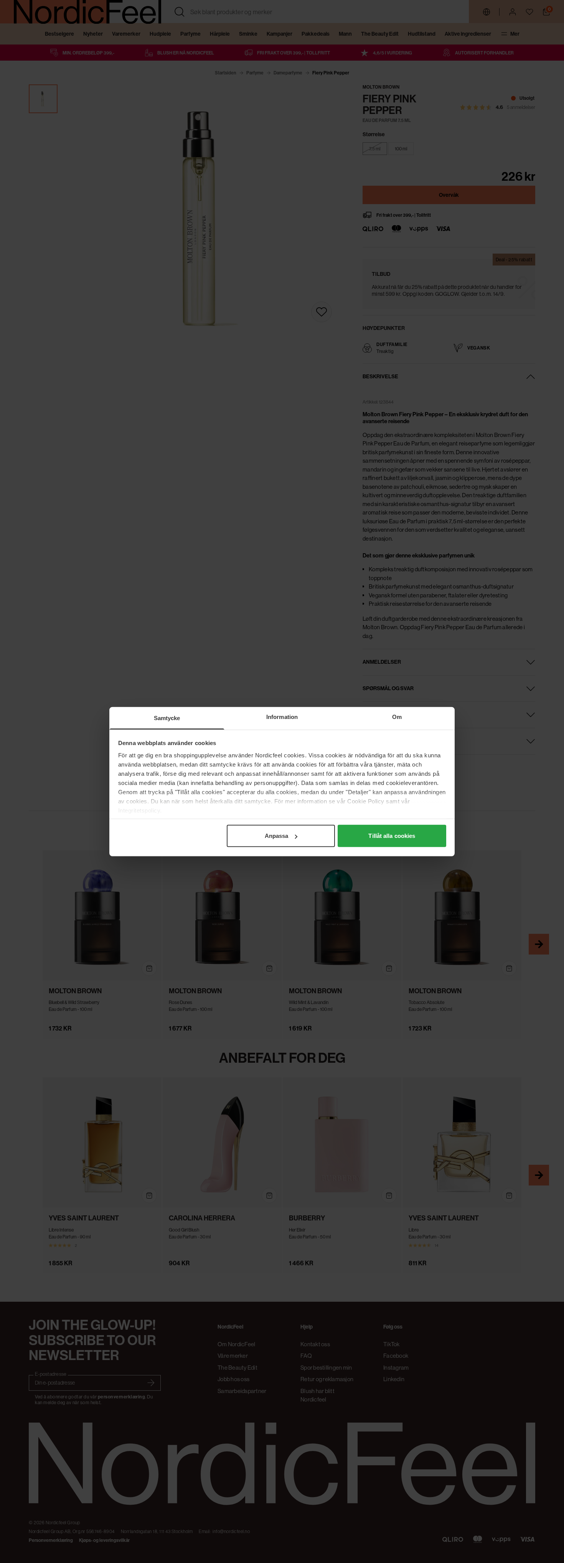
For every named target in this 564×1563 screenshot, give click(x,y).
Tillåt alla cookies (391, 836)
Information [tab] (282, 717)
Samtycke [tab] (167, 718)
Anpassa (277, 836)
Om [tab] (397, 717)
